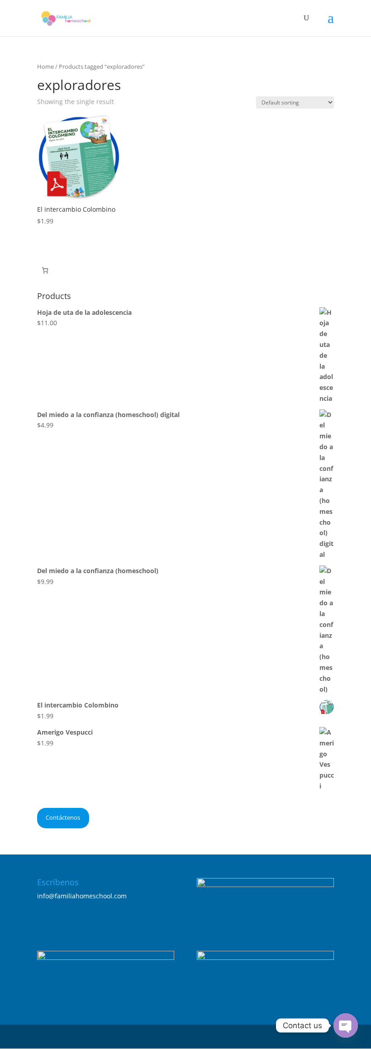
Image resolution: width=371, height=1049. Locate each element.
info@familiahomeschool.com (82, 896)
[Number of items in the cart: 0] (45, 270)
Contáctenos (63, 817)
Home (45, 66)
